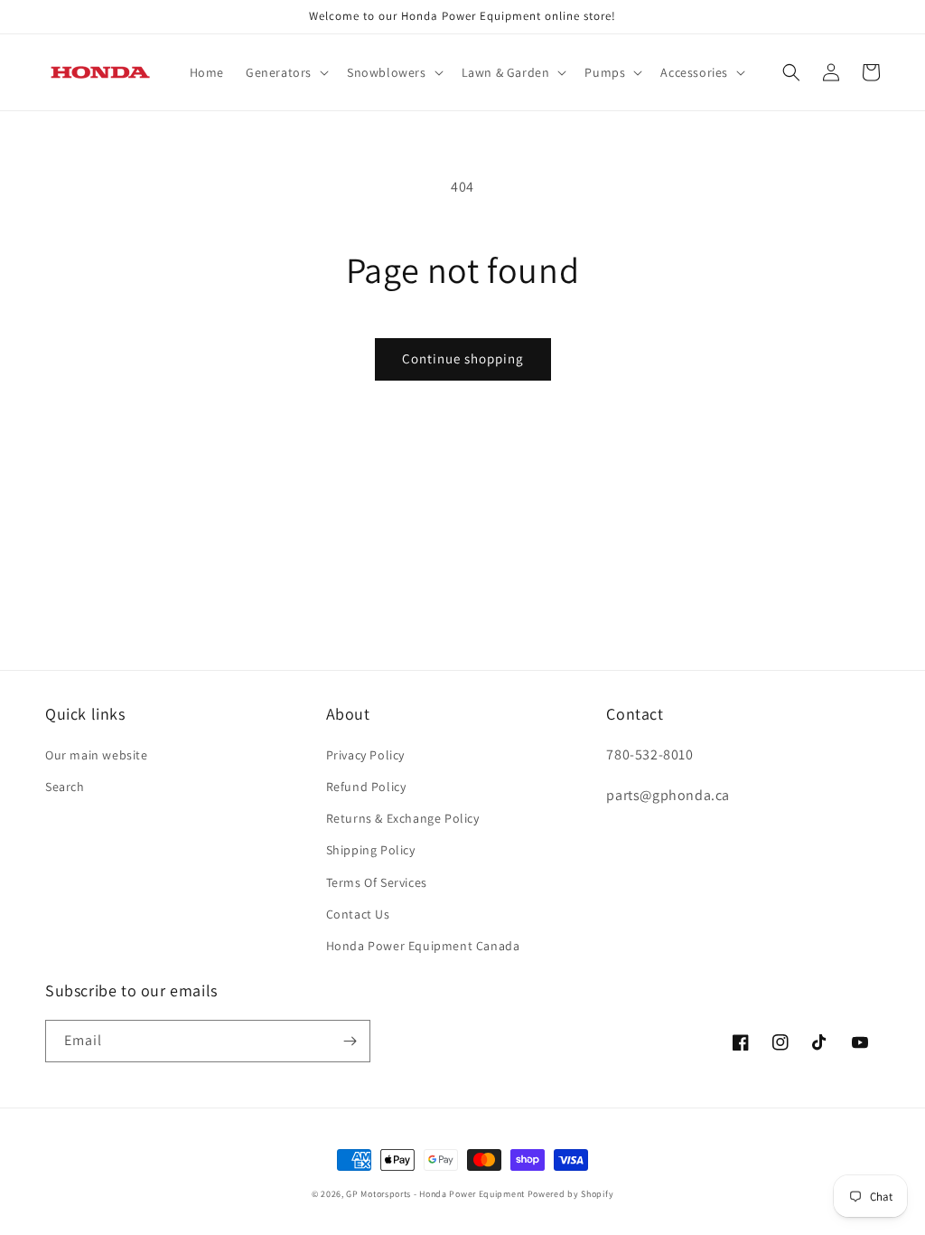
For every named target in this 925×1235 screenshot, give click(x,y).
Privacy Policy (365, 755)
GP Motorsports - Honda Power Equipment (435, 1194)
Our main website (96, 755)
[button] (285, 72)
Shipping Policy (371, 850)
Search (65, 786)
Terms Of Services (376, 882)
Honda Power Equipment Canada (423, 946)
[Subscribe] (349, 1041)
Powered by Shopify (571, 1194)
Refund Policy (366, 786)
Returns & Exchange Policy (403, 818)
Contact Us (358, 914)
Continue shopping (463, 358)
